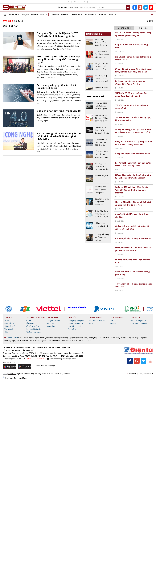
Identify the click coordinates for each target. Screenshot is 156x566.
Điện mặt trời (59, 337)
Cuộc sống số (9, 323)
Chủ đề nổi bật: (12, 337)
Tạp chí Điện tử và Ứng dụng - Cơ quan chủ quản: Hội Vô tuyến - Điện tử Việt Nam (37, 347)
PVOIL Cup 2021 (85, 340)
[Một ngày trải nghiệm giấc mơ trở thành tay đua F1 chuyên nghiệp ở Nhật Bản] (97, 167)
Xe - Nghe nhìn (90, 15)
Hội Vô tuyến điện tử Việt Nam (30, 337)
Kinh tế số (65, 15)
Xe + (111, 320)
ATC (68, 2)
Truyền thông (77, 15)
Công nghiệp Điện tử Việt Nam (75, 337)
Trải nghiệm (54, 15)
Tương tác (102, 15)
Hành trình (50, 326)
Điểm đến (50, 323)
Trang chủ (5, 14)
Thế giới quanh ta (53, 320)
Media (91, 323)
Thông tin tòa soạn (146, 373)
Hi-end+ (113, 323)
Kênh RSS (132, 373)
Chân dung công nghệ (139, 323)
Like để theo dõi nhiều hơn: (45, 366)
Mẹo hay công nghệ (33, 332)
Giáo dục (7, 332)
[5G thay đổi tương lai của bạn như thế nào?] (97, 237)
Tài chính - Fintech (74, 326)
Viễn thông (29, 323)
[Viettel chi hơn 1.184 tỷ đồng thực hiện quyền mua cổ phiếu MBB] (97, 43)
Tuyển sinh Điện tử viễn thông (31, 340)
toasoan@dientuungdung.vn (65, 359)
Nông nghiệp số (13, 340)
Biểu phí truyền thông (87, 8)
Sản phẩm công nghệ (39, 15)
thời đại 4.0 (18, 21)
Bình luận (143, 28)
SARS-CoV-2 (48, 340)
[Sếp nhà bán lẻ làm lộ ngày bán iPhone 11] (97, 202)
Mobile (28, 320)
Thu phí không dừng (117, 337)
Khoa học (113, 15)
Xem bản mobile (9, 363)
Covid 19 (56, 340)
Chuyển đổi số (14, 15)
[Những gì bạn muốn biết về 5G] (97, 226)
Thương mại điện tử (75, 323)
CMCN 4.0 (74, 340)
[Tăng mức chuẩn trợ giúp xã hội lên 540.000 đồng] (97, 67)
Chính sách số (9, 326)
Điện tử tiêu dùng (32, 326)
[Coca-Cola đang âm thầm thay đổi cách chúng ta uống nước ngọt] (97, 55)
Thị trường (71, 329)
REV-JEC (86, 2)
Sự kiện (7, 320)
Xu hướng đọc (124, 28)
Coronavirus (65, 340)
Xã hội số (25, 15)
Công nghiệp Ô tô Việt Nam (98, 337)
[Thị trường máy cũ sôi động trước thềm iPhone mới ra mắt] (97, 79)
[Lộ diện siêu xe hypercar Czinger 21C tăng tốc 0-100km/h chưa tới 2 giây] (97, 143)
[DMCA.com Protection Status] (10, 373)
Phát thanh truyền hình (97, 320)
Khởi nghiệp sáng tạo (75, 320)
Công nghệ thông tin (33, 329)
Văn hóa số (8, 329)
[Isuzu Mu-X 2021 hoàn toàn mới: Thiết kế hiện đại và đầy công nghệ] (97, 107)
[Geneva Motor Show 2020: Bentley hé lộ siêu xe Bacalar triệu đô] (97, 131)
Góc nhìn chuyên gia (138, 320)
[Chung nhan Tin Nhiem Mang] (15, 378)
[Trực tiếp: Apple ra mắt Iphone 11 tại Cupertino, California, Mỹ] (97, 190)
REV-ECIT (77, 2)
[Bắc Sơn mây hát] (97, 179)
